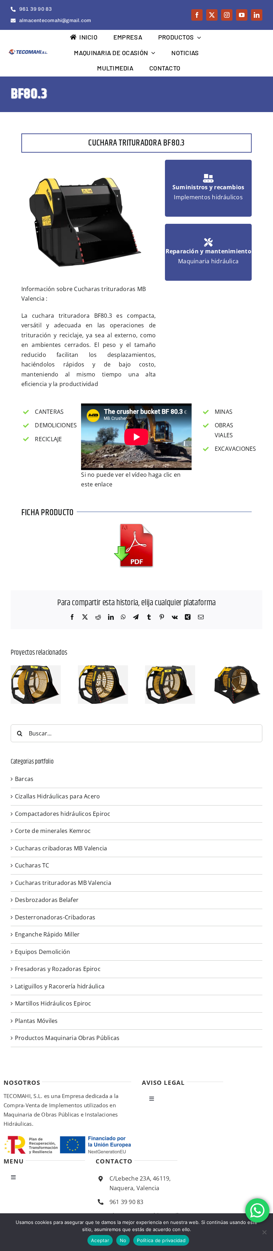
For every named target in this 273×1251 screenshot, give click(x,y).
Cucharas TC (32, 865)
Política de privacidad (161, 1240)
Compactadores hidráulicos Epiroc (63, 814)
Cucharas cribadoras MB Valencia (61, 848)
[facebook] (197, 15)
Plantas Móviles (36, 1021)
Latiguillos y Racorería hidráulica (60, 986)
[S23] (36, 669)
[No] (264, 1232)
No (123, 1240)
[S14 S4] (170, 669)
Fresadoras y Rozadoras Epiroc (58, 969)
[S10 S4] (237, 669)
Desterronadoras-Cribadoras (55, 917)
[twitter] (212, 15)
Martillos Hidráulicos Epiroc (53, 1003)
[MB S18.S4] (103, 669)
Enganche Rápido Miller (47, 934)
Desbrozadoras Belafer (47, 900)
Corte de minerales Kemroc (53, 831)
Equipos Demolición (42, 952)
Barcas (24, 779)
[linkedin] (256, 15)
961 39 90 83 (126, 1202)
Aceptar (100, 1240)
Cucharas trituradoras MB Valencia (63, 883)
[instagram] (226, 15)
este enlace (96, 484)
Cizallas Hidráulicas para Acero (57, 796)
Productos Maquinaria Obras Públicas (67, 1038)
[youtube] (241, 15)
